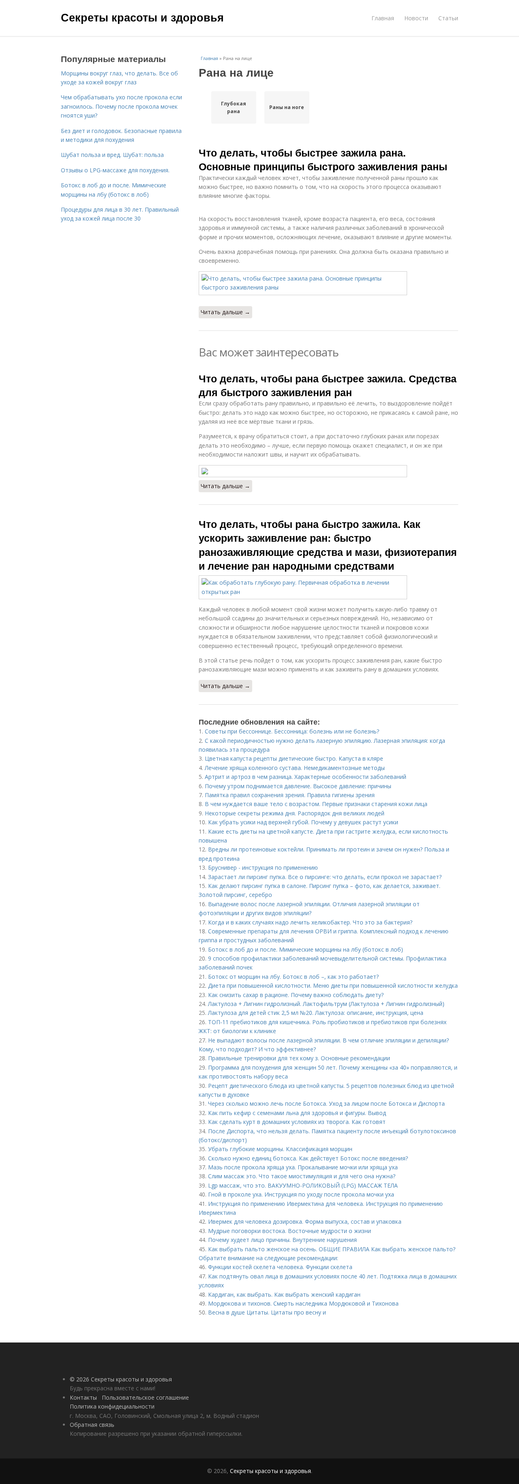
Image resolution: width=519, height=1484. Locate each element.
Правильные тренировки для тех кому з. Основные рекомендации (299, 1058)
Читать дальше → (225, 312)
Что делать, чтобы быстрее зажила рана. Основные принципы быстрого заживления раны (323, 159)
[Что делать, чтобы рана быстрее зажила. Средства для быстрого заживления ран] (328, 471)
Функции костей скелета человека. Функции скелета (280, 1267)
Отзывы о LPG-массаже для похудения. (115, 170)
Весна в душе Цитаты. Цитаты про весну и (267, 1312)
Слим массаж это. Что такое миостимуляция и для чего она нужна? (301, 1176)
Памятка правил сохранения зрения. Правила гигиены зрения (290, 795)
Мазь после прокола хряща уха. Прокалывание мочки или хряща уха (303, 1167)
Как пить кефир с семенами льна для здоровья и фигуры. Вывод (297, 1113)
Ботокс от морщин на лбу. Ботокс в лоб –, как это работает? (293, 976)
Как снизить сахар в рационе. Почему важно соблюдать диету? (296, 995)
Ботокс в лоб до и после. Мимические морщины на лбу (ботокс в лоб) (305, 949)
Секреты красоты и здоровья (142, 17)
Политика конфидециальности (112, 1406)
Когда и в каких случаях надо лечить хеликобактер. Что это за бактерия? (310, 922)
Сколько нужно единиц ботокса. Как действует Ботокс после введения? (308, 1158)
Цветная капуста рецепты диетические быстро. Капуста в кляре (294, 758)
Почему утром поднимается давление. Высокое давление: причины (298, 786)
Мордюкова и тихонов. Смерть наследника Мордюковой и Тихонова (303, 1303)
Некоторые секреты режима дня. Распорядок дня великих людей (294, 813)
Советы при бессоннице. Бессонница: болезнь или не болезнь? (292, 731)
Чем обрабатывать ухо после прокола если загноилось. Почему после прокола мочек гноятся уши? (121, 106)
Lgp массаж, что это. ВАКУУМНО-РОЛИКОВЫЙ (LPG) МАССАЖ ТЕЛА (303, 1185)
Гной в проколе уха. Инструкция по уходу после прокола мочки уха (301, 1194)
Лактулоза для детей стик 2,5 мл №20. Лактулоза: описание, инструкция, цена (315, 1012)
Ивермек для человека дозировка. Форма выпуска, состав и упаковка (304, 1221)
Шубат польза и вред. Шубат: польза (112, 155)
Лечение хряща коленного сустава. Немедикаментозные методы (295, 768)
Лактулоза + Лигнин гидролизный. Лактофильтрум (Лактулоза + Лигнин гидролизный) (326, 1004)
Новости (416, 18)
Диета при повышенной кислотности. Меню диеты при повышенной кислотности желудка (333, 985)
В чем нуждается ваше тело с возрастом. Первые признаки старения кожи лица (316, 804)
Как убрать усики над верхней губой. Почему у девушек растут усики (303, 822)
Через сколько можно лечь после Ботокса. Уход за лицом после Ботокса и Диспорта (326, 1103)
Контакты (83, 1397)
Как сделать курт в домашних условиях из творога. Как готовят (297, 1122)
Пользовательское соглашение (145, 1397)
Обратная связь (92, 1424)
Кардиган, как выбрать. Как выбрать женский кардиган (284, 1294)
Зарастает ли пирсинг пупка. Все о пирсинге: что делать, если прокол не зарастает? (325, 877)
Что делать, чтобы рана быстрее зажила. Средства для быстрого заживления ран (328, 385)
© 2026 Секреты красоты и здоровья (121, 1379)
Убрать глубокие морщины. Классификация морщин (280, 1149)
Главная (382, 18)
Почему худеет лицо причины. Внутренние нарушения (282, 1240)
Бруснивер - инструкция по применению (263, 867)
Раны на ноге (286, 107)
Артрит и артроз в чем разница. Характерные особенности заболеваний (305, 777)
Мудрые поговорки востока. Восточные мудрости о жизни (289, 1231)
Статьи (448, 18)
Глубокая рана (233, 107)
